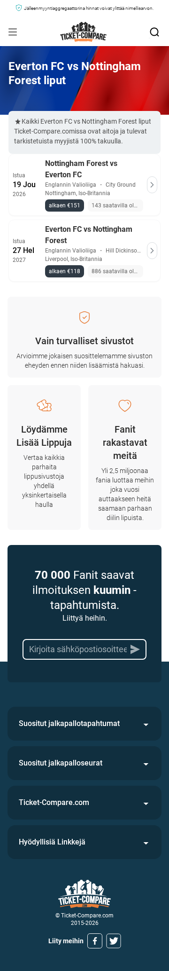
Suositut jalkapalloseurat (60, 762)
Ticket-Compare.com (54, 802)
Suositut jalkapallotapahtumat (69, 723)
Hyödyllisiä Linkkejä (52, 841)
